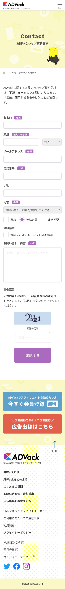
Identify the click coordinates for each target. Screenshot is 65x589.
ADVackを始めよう (15, 479)
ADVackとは (11, 472)
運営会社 (9, 549)
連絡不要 (53, 219)
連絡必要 (31, 219)
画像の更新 (33, 328)
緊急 (13, 219)
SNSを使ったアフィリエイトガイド (25, 511)
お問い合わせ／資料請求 (18, 494)
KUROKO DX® (12, 542)
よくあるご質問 (13, 486)
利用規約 (9, 525)
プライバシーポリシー (17, 532)
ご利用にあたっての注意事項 (21, 518)
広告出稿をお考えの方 (17, 501)
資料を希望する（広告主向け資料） (32, 235)
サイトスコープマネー (17, 557)
